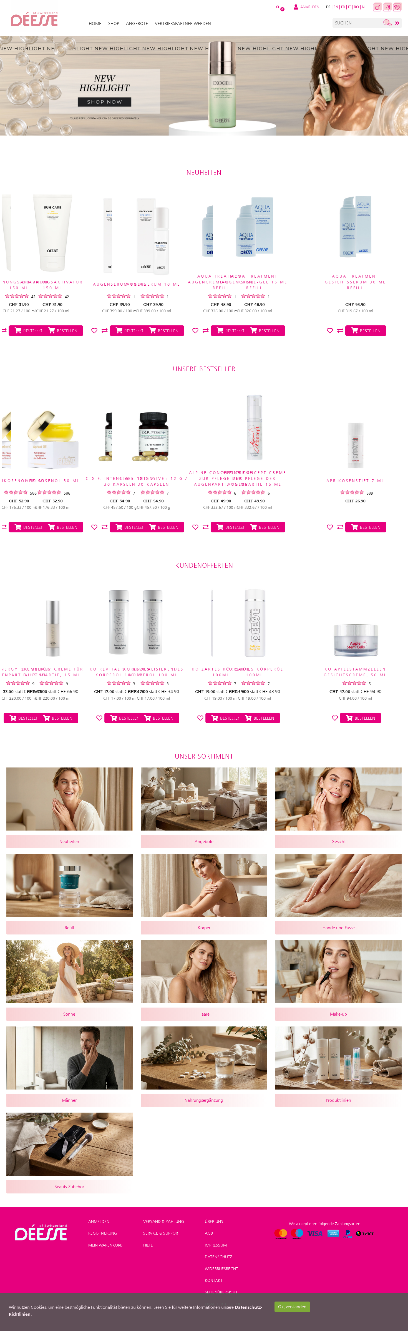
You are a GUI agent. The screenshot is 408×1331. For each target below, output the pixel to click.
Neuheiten (204, 172)
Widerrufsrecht (221, 1268)
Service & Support (161, 1233)
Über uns (214, 1221)
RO (356, 6)
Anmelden (98, 1221)
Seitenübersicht (221, 1292)
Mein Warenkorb (105, 1245)
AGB (209, 1233)
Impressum (216, 1245)
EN (336, 6)
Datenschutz (218, 1256)
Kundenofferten (204, 565)
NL (364, 6)
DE (328, 6)
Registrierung (102, 1233)
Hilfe (148, 1245)
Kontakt (214, 1280)
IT (349, 6)
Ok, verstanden (292, 1306)
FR (343, 6)
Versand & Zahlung (163, 1221)
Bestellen (61, 718)
